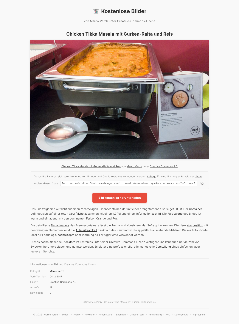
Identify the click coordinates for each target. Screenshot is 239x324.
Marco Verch (134, 166)
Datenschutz (181, 314)
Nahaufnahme (60, 225)
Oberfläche (76, 213)
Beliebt (65, 314)
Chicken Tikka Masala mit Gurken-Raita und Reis (91, 166)
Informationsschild (148, 213)
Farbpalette (175, 213)
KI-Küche (89, 314)
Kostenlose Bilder (123, 11)
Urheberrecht (137, 314)
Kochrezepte (66, 235)
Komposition (195, 225)
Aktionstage (105, 314)
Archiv (98, 302)
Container (195, 209)
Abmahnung (155, 314)
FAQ (168, 314)
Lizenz (198, 176)
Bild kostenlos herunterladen (119, 198)
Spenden (121, 314)
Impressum (199, 314)
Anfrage (151, 176)
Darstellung (163, 246)
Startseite (88, 302)
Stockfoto (69, 242)
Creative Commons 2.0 (164, 166)
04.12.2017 (56, 276)
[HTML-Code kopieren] (202, 183)
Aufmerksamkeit (86, 230)
